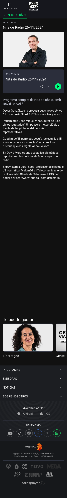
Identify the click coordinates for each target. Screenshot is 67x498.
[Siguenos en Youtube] (10, 433)
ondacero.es (10, 8)
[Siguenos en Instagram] (29, 433)
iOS (47, 413)
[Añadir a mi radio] (49, 86)
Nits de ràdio (17, 15)
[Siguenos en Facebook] (38, 433)
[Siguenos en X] (47, 433)
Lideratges (11, 356)
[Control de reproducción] (58, 86)
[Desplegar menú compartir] (42, 86)
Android (27, 413)
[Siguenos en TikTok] (19, 433)
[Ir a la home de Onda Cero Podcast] (33, 6)
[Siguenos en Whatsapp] (57, 433)
